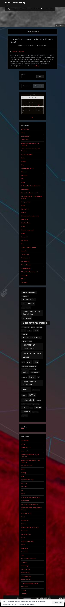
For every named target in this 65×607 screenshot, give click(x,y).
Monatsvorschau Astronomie (30, 216)
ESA (24, 330)
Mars (31, 376)
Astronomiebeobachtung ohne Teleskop (31, 312)
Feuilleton (24, 175)
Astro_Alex (27, 318)
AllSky (23, 133)
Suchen (23, 74)
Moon (24, 395)
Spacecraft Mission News (28, 247)
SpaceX (38, 407)
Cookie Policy (32, 604)
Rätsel (23, 233)
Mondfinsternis (36, 390)
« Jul (32, 117)
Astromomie (28, 303)
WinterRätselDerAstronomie (29, 272)
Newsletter (24, 219)
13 (32, 105)
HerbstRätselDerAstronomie (29, 193)
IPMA (29, 362)
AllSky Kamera (25, 296)
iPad (23, 362)
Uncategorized (25, 258)
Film (22, 179)
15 (39, 105)
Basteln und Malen (26, 154)
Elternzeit (24, 172)
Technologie (25, 254)
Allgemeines (25, 129)
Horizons (24, 341)
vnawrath (32, 45)
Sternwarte (35, 412)
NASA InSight (28, 400)
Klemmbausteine (35, 372)
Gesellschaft (25, 189)
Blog (9, 9)
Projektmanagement (27, 230)
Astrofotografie (26, 136)
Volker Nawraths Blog (15, 2)
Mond (26, 389)
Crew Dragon (39, 327)
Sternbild (21, 51)
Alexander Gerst (29, 292)
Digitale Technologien (27, 168)
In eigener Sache (26, 202)
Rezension (24, 240)
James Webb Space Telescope (29, 366)
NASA (32, 395)
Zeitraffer (24, 282)
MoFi (39, 377)
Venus (25, 416)
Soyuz (31, 407)
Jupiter (25, 372)
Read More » (37, 66)
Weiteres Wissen (26, 268)
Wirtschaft (24, 275)
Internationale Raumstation (30, 346)
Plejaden (39, 400)
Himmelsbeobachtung (32, 337)
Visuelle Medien (26, 265)
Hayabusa (24, 334)
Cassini (33, 327)
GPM (36, 330)
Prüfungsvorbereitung (28, 404)
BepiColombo (25, 327)
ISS (36, 361)
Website (14, 9)
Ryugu (37, 404)
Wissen (23, 279)
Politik (23, 226)
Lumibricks (24, 377)
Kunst (23, 205)
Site (22, 244)
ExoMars (29, 330)
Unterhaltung (25, 261)
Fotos (23, 182)
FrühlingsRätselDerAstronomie (30, 186)
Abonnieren (38, 86)
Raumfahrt (24, 237)
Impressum (50, 9)
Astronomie (15, 51)
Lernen (23, 212)
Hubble (30, 341)
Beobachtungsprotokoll (35, 322)
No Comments (43, 46)
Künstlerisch (25, 209)
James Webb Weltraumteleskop (29, 369)
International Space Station (32, 355)
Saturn (25, 407)
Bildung (23, 161)
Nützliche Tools (26, 223)
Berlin (23, 158)
